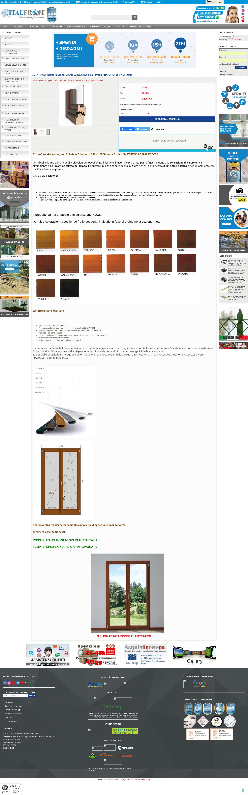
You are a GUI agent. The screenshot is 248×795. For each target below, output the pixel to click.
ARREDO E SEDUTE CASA (14, 58)
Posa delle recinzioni (13, 713)
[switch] (16, 791)
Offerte (8, 38)
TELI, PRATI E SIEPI (12, 154)
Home (5, 26)
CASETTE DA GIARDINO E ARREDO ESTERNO (14, 80)
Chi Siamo (9, 702)
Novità (7, 44)
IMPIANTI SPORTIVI (12, 93)
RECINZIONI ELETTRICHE (14, 113)
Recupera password (226, 74)
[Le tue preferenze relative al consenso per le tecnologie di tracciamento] (243, 790)
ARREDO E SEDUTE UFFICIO (15, 65)
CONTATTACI (56, 26)
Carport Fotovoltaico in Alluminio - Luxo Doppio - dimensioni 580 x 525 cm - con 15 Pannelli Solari (237, 271)
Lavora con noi (11, 721)
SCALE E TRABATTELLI (13, 135)
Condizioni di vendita (13, 706)
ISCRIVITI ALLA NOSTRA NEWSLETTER (20, 692)
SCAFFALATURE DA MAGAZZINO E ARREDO (14, 121)
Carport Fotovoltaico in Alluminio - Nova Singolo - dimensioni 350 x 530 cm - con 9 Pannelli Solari (237, 262)
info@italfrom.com (128, 779)
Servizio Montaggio (76, 26)
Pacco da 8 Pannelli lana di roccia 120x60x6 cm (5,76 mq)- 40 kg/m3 (237, 298)
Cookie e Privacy (143, 779)
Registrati (120, 26)
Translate (237, 39)
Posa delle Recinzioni (100, 26)
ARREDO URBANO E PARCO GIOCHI (15, 72)
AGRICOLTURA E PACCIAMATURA (11, 52)
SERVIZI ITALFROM (12, 148)
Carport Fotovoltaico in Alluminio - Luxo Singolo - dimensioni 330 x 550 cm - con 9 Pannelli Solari (237, 280)
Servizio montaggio (13, 709)
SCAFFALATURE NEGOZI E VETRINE (14, 128)
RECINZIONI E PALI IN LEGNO (16, 99)
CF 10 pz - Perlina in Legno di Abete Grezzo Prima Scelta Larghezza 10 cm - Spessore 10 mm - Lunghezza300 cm (237, 289)
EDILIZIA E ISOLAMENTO (14, 87)
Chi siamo (17, 26)
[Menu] (20, 785)
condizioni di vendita (36, 26)
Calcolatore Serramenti (141, 26)
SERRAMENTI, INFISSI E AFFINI (16, 142)
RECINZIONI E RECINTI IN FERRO (14, 107)
